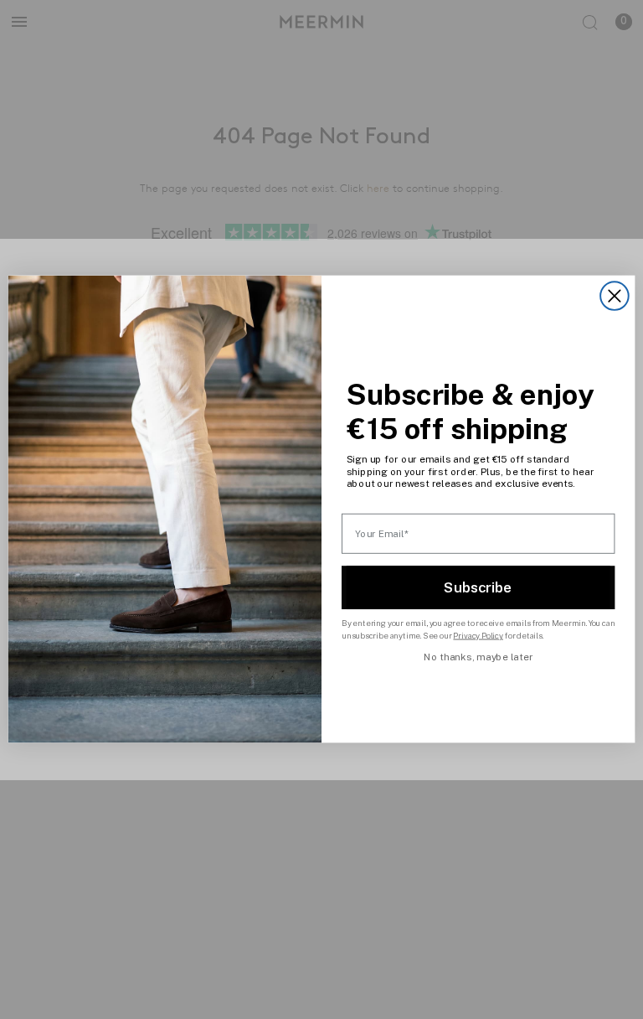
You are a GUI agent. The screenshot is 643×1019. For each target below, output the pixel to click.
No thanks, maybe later (478, 657)
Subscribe (478, 587)
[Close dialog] (614, 296)
